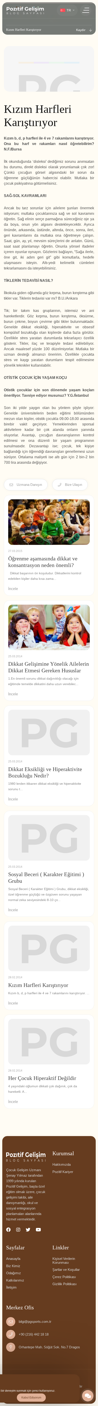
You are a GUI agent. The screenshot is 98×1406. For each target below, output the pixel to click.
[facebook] (8, 1229)
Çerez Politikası (64, 1277)
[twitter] (28, 1229)
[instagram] (18, 1229)
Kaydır (80, 30)
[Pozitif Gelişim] (26, 1157)
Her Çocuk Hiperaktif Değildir (42, 1078)
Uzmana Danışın (29, 485)
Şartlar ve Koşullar (66, 1269)
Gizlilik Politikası (64, 1284)
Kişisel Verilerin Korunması (63, 1260)
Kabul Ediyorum (31, 1397)
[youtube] (38, 1229)
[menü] (85, 10)
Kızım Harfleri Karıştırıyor (38, 985)
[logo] (25, 10)
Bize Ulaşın (73, 485)
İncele (13, 589)
